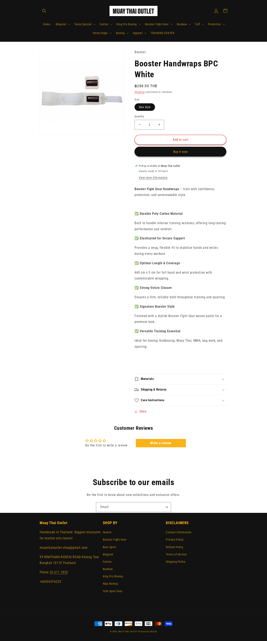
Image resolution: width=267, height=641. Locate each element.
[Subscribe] (166, 507)
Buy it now (180, 152)
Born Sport (109, 547)
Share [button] (143, 411)
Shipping (140, 92)
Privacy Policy (174, 539)
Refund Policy (174, 547)
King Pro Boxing (113, 576)
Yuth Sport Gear (113, 591)
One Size (145, 107)
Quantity (139, 116)
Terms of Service (176, 554)
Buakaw (108, 569)
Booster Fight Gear (115, 539)
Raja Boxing (110, 583)
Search (107, 532)
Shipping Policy (175, 561)
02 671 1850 (59, 572)
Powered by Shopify (147, 631)
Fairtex (107, 561)
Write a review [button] (160, 443)
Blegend (108, 554)
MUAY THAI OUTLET (127, 631)
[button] (44, 10)
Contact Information (178, 532)
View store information (153, 177)
